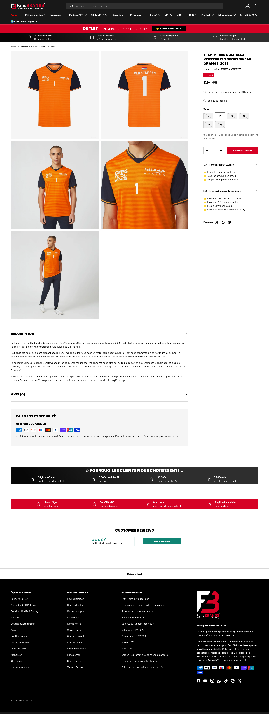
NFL (167, 15)
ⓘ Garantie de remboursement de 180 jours (227, 91)
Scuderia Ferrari (19, 598)
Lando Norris (74, 623)
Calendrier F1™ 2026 (132, 629)
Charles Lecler (75, 604)
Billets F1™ (127, 642)
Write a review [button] (162, 541)
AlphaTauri (17, 654)
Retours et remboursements (137, 611)
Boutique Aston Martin (23, 623)
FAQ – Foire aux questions (135, 598)
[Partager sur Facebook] (223, 222)
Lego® (153, 15)
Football (205, 15)
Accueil (14, 46)
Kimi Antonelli (75, 642)
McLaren (15, 617)
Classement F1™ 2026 (133, 636)
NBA (179, 15)
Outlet (14, 15)
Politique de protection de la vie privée (142, 667)
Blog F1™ (126, 648)
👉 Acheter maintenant (169, 28)
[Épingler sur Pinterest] (229, 222)
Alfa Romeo (17, 660)
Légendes (117, 15)
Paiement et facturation (134, 617)
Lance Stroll (73, 654)
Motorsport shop (20, 667)
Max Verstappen (76, 611)
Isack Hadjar (73, 617)
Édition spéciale (34, 15)
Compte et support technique (137, 623)
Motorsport (136, 15)
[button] (256, 5)
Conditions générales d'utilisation (139, 660)
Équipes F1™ (76, 15)
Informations (225, 15)
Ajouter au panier (242, 150)
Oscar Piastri (74, 629)
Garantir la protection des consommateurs (144, 654)
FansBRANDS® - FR (24, 700)
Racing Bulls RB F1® (21, 642)
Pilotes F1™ (97, 15)
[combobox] (144, 6)
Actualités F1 (247, 15)
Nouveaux (55, 15)
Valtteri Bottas (75, 667)
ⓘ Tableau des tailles (215, 100)
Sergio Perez (74, 660)
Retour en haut (134, 574)
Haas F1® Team (18, 648)
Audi (13, 629)
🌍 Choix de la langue (22, 21)
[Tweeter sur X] (217, 222)
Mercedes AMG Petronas (24, 604)
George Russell (75, 636)
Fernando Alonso (76, 648)
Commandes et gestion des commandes (143, 604)
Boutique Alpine (19, 636)
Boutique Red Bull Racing (24, 611)
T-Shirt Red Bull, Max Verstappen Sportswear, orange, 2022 (38, 46)
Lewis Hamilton (75, 598)
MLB (191, 15)
